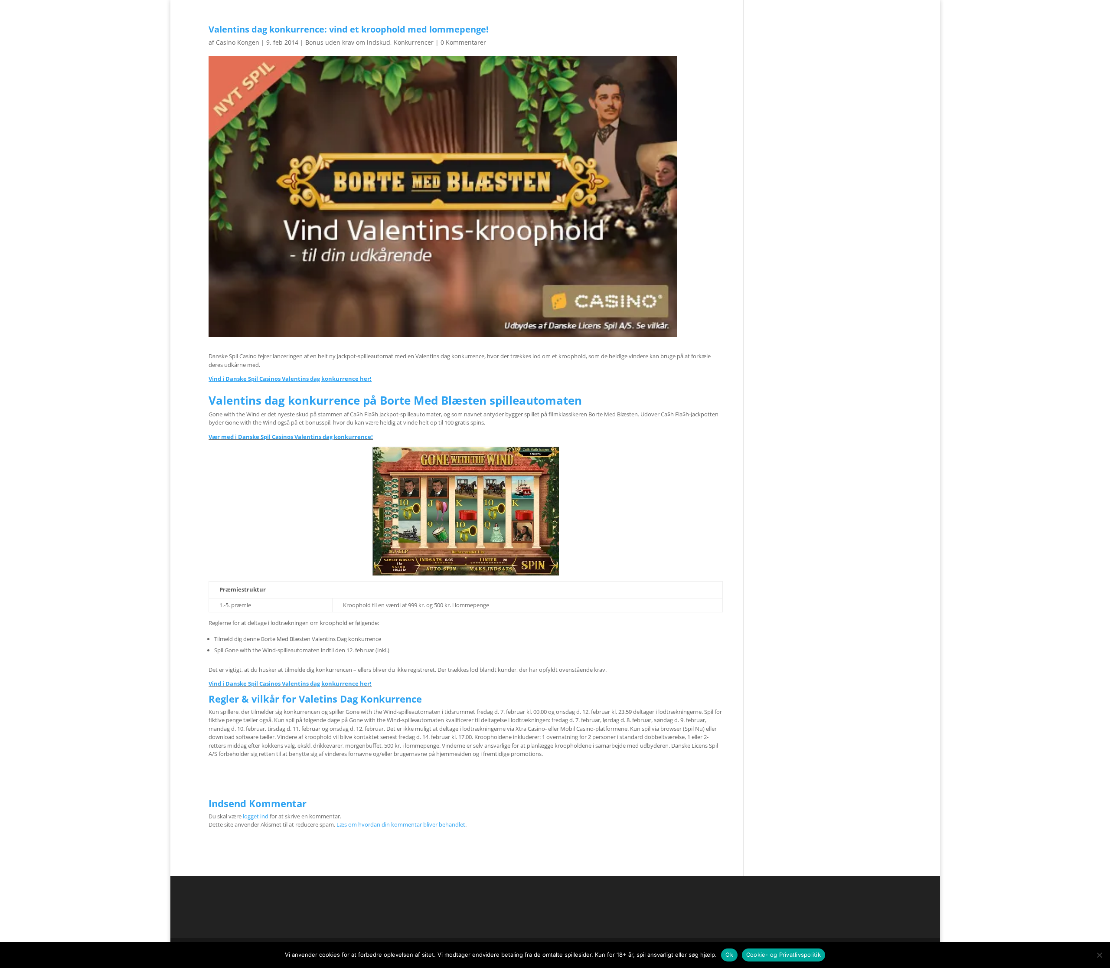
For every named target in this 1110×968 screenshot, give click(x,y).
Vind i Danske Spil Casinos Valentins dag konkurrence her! (290, 683)
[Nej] (1099, 955)
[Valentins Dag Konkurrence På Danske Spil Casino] (466, 511)
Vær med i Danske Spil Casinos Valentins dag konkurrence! (291, 437)
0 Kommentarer (463, 42)
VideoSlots (552, 23)
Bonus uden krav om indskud (347, 42)
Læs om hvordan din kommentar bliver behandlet (400, 824)
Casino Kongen (237, 42)
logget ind (255, 816)
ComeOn (890, 7)
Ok (729, 954)
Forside (863, 7)
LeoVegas (592, 23)
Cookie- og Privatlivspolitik (783, 954)
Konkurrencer (414, 42)
